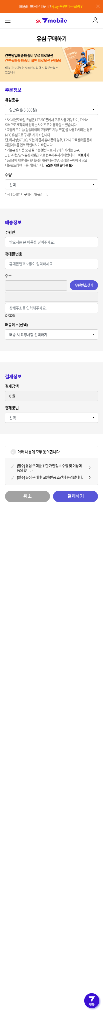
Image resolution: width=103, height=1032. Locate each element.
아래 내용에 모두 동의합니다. (39, 452)
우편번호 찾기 (84, 285)
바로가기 (83, 155)
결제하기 (75, 496)
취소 (27, 496)
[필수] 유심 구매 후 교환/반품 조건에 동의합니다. (50, 477)
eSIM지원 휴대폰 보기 (60, 165)
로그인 (95, 20)
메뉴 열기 (7, 20)
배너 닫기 (98, 6)
